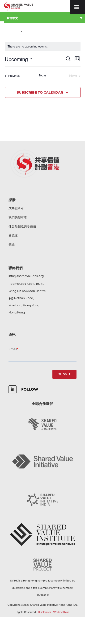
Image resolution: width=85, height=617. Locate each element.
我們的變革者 (17, 217)
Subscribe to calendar (40, 92)
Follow (29, 389)
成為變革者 (16, 208)
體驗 (11, 244)
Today (43, 75)
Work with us (61, 612)
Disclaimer (44, 612)
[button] (44, 17)
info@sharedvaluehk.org (26, 276)
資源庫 (13, 235)
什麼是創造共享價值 (22, 226)
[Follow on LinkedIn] (12, 389)
